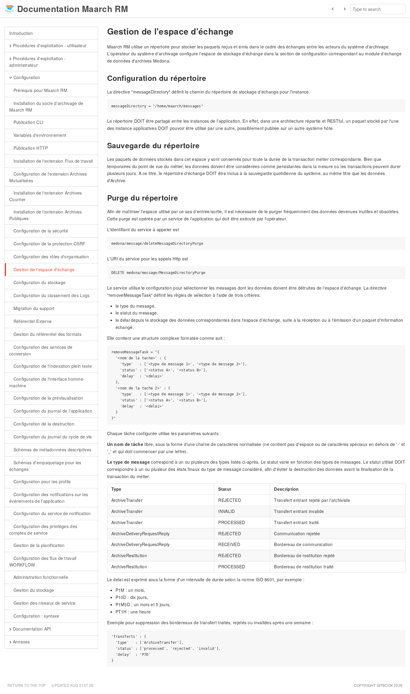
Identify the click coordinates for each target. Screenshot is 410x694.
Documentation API (31, 629)
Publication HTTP (30, 148)
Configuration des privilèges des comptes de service (43, 529)
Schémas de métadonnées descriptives (51, 450)
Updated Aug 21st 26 (72, 685)
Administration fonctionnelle (40, 577)
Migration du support (33, 308)
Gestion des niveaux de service (43, 603)
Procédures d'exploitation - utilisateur (48, 45)
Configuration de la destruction (43, 424)
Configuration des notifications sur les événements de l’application (48, 497)
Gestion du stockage (33, 590)
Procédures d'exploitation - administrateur (37, 61)
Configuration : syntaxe (35, 616)
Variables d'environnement (39, 135)
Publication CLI (27, 122)
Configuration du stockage (38, 282)
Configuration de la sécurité (40, 231)
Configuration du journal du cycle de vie (52, 437)
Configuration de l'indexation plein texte (52, 366)
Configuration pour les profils (41, 481)
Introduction (21, 33)
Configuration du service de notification (51, 513)
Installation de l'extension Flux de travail (52, 161)
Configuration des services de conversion (40, 350)
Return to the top (27, 685)
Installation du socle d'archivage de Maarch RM (46, 106)
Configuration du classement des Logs (50, 295)
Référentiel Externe (32, 321)
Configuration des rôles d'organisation (50, 256)
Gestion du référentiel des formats (46, 334)
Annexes (20, 642)
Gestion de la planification (38, 545)
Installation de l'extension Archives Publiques (45, 215)
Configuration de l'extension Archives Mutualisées (48, 177)
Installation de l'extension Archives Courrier (45, 196)
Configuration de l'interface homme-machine (47, 382)
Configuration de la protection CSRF (48, 244)
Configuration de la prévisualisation (47, 398)
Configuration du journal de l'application (52, 411)
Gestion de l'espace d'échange (43, 269)
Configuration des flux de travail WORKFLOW (43, 561)
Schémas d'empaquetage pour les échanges (45, 465)
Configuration (26, 77)
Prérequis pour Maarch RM (39, 90)
